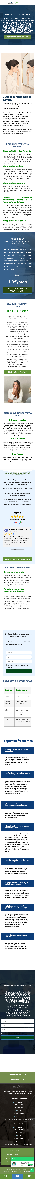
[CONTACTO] (29, 1176)
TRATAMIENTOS (17, 1177)
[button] (32, 2)
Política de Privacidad (23, 1033)
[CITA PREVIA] (5, 1176)
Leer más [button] (7, 545)
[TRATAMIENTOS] (17, 1176)
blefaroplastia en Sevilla (17, 1015)
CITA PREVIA (6, 1177)
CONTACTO (29, 1177)
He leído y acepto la (16, 1033)
